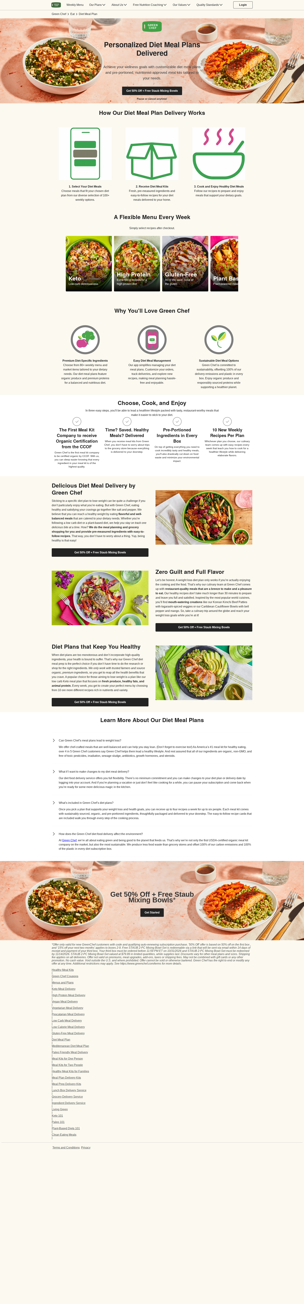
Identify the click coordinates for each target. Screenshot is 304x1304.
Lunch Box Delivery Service (69, 1090)
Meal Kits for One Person (67, 1058)
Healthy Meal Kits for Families (70, 1071)
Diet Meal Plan (61, 1039)
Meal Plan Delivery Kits (66, 1077)
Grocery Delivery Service (67, 1096)
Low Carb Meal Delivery (67, 1020)
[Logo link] (152, 31)
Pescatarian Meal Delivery (68, 1014)
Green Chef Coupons (65, 976)
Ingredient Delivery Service (69, 1103)
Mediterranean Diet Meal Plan (70, 1045)
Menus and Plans (63, 982)
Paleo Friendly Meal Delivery (70, 1052)
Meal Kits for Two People (67, 1064)
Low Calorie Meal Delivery (68, 1026)
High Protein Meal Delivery (68, 995)
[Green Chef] (56, 5)
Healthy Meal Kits (63, 969)
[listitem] (85, 162)
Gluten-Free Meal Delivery (68, 1033)
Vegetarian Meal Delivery (67, 1007)
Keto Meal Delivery (63, 988)
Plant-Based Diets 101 (66, 1128)
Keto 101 (57, 1115)
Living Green (60, 1109)
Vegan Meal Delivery (65, 1001)
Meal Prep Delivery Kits (66, 1083)
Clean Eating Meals (64, 1134)
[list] (152, 263)
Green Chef (69, 840)
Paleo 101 (58, 1122)
